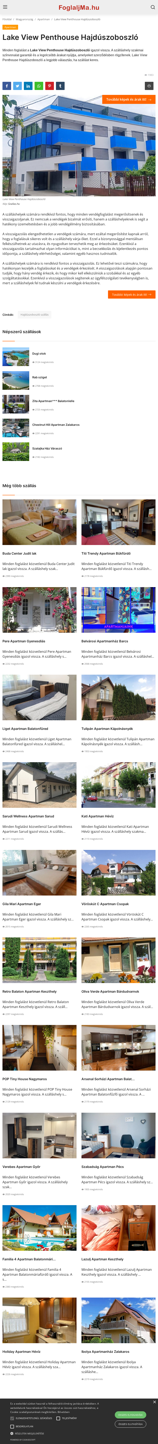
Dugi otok (39, 353)
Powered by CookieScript (22, 1439)
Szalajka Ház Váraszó (47, 448)
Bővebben (64, 1412)
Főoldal (7, 19)
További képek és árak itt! (126, 99)
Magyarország (24, 19)
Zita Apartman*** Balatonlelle (53, 401)
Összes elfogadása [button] (130, 1414)
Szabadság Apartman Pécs (102, 1167)
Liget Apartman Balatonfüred (25, 729)
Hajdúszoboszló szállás (35, 314)
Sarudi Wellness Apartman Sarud (28, 816)
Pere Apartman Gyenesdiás (23, 641)
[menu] (5, 7)
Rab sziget (39, 377)
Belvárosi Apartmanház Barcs (104, 641)
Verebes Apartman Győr (21, 1167)
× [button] (154, 1402)
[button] (12, 1418)
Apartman (43, 19)
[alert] (79, 1421)
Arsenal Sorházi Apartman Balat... (108, 1079)
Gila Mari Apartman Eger (21, 904)
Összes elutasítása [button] (130, 1424)
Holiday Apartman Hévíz (21, 1352)
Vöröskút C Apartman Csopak (105, 904)
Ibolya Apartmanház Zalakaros (105, 1352)
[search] (153, 7)
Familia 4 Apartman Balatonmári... (29, 1259)
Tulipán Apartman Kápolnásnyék (107, 729)
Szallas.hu (14, 204)
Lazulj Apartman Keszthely (102, 1259)
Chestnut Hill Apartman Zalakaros (56, 424)
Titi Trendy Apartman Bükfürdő (106, 553)
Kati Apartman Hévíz (97, 816)
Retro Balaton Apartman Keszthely (29, 991)
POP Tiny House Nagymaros (24, 1079)
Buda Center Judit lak (19, 553)
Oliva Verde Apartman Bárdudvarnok (110, 991)
